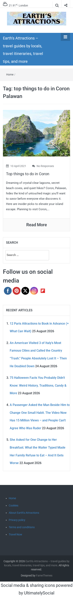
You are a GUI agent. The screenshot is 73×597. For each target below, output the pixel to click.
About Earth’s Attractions (24, 512)
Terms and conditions (22, 527)
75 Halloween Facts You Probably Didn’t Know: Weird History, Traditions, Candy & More (38, 385)
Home (9, 74)
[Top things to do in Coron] (36, 132)
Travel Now (15, 534)
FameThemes (44, 575)
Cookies (13, 505)
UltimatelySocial (39, 593)
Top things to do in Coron (27, 173)
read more (36, 224)
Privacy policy (17, 520)
